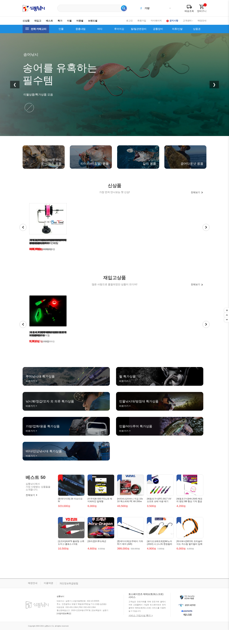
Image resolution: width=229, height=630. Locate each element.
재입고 (37, 20)
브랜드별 (92, 20)
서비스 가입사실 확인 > (141, 615)
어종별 (79, 20)
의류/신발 (177, 29)
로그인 (129, 20)
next (206, 227)
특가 (60, 20)
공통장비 (158, 29)
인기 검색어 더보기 (170, 8)
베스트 (49, 20)
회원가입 (141, 20)
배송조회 (189, 11)
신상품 (26, 20)
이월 (69, 20)
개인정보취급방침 (69, 583)
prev (22, 227)
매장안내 (202, 20)
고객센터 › (188, 20)
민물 (61, 29)
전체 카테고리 (38, 29)
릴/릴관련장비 (138, 29)
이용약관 (48, 583)
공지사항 (173, 20)
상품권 (196, 29)
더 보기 (48, 221)
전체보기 (195, 192)
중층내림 (81, 29)
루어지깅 (119, 29)
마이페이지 (156, 20)
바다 (99, 29)
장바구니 (201, 11)
